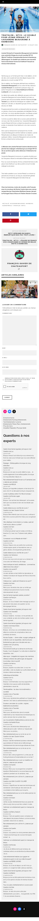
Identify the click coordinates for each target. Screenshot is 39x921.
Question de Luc (8, 451)
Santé (24, 428)
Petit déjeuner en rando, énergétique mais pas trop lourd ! (19, 234)
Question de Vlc (8, 677)
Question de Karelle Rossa (11, 722)
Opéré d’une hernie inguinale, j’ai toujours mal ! (17, 449)
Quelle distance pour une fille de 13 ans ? (16, 508)
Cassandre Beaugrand (18, 203)
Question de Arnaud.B (10, 750)
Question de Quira (8, 583)
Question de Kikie (8, 887)
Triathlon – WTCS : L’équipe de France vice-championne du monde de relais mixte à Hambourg (19, 242)
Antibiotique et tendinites (10, 675)
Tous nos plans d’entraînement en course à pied (18, 885)
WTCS (23, 205)
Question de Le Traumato (11, 694)
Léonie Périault (7, 205)
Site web (5, 367)
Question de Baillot (9, 873)
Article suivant (19, 238)
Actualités (6, 428)
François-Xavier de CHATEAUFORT (15, 45)
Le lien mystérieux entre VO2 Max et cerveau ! (17, 494)
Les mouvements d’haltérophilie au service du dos (18, 720)
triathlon (17, 205)
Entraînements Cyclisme (13, 422)
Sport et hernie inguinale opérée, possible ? (16, 595)
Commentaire (7, 313)
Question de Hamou (9, 663)
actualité (6, 203)
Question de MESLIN (9, 484)
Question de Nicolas (9, 845)
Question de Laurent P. (10, 569)
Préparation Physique (16, 428)
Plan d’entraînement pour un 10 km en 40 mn (17, 734)
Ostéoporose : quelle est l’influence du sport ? (17, 581)
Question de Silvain (9, 798)
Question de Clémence (10, 555)
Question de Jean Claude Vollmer (13, 510)
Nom (4, 348)
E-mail (5, 357)
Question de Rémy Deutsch (11, 812)
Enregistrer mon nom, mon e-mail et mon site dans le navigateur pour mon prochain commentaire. (20, 380)
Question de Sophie (9, 765)
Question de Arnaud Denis (11, 626)
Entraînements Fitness (10, 424)
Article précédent (19, 231)
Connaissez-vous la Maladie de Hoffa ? (15, 538)
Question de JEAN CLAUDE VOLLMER (15, 781)
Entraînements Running (10, 420)
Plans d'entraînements (23, 424)
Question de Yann (8, 527)
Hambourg (30, 203)
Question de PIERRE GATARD (12, 861)
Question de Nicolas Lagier (11, 496)
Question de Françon (9, 597)
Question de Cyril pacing (11, 644)
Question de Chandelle (10, 611)
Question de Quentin (9, 828)
